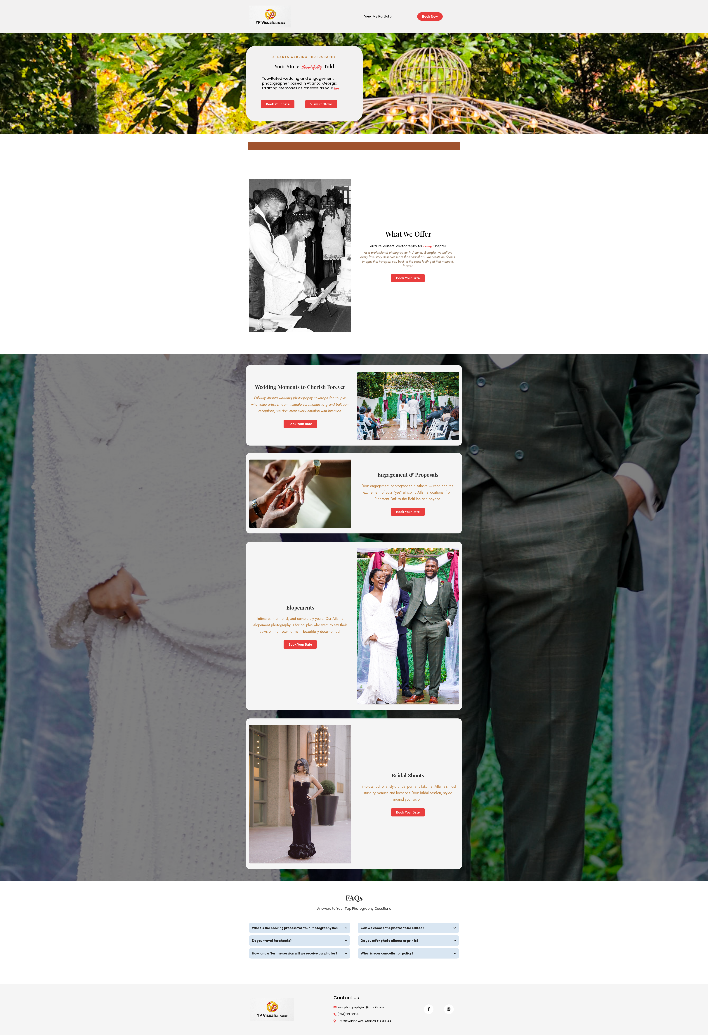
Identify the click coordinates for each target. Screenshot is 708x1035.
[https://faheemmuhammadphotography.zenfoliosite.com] (270, 16)
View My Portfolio (378, 16)
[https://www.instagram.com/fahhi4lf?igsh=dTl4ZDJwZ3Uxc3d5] (449, 1009)
